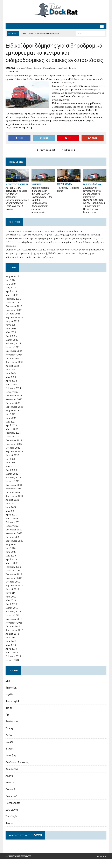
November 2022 (14, 443)
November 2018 (14, 622)
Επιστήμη (11, 755)
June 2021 (11, 507)
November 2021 (14, 488)
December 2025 (14, 306)
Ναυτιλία (10, 782)
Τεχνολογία (11, 816)
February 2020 (13, 566)
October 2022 (13, 447)
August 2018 (12, 633)
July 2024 (10, 369)
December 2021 (14, 485)
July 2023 (10, 414)
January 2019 (13, 615)
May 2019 (11, 600)
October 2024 (13, 358)
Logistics (23, 184)
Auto (8, 680)
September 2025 (14, 317)
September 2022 (14, 451)
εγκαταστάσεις (24, 67)
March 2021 (12, 518)
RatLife (9, 708)
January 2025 (13, 347)
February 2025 (13, 343)
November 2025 (14, 310)
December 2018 (14, 618)
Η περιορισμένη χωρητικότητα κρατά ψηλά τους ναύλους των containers (44, 231)
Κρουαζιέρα (12, 769)
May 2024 (11, 377)
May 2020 (11, 555)
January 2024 (13, 391)
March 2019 (12, 607)
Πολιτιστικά (11, 796)
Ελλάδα (97, 184)
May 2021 (11, 511)
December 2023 (14, 395)
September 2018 (14, 630)
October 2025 (13, 313)
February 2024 (13, 388)
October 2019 (13, 581)
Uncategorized (12, 721)
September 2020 (14, 540)
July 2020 (10, 548)
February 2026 (13, 298)
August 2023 (12, 410)
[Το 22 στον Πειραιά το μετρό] (69, 180)
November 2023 (14, 399)
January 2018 (13, 659)
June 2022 (11, 462)
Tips (7, 714)
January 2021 (13, 525)
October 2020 (13, 537)
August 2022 (12, 455)
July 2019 (10, 592)
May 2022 (11, 466)
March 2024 (12, 384)
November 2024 (14, 354)
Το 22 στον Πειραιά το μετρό (68, 189)
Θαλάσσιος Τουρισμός (17, 762)
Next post (67, 149)
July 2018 (10, 637)
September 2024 (14, 362)
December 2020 (14, 529)
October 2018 (13, 626)
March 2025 (12, 339)
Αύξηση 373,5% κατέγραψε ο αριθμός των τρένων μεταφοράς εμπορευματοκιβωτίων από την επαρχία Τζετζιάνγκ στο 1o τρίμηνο (17, 198)
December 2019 (14, 574)
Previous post (47, 149)
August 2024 (12, 365)
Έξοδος (10, 748)
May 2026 (11, 287)
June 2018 (11, 641)
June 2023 (11, 417)
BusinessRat (12, 184)
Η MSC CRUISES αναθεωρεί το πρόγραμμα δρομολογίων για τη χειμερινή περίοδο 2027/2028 (54, 238)
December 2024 (14, 350)
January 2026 (13, 302)
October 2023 (13, 403)
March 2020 (12, 563)
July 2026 (10, 280)
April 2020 (11, 559)
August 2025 (12, 321)
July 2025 (10, 324)
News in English (12, 701)
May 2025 (11, 332)
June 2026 (11, 284)
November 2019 (14, 578)
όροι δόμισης (49, 67)
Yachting (9, 728)
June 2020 (11, 551)
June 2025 (11, 328)
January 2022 (13, 481)
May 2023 (11, 421)
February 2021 (13, 522)
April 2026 (11, 291)
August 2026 (12, 276)
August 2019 (12, 589)
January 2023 (13, 436)
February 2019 (13, 611)
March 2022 (12, 473)
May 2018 (11, 645)
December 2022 (14, 440)
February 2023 (13, 432)
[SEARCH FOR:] (90, 33)
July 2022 (10, 458)
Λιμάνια (9, 775)
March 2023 (12, 429)
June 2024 (11, 373)
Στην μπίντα (12, 809)
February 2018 (13, 656)
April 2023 (11, 425)
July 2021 (10, 503)
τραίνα (72, 67)
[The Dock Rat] (56, 10)
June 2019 (11, 596)
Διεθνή (9, 735)
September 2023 (14, 406)
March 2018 (12, 652)
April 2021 (11, 514)
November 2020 (14, 533)
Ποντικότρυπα (64, 184)
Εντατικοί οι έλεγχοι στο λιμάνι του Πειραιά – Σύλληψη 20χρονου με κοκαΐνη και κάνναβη (53, 234)
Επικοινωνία (100, 856)
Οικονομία (11, 789)
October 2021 (13, 492)
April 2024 (11, 380)
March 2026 (12, 295)
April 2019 (11, 604)
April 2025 (11, 336)
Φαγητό (9, 823)
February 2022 (13, 477)
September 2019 (14, 585)
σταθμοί (62, 67)
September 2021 (14, 496)
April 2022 (11, 470)
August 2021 (12, 499)
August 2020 (12, 544)
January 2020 (13, 570)
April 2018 (11, 648)
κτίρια (37, 67)
